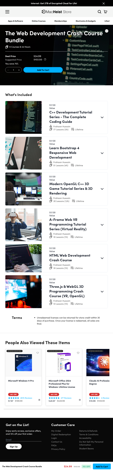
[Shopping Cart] (105, 11)
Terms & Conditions (88, 434)
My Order (56, 430)
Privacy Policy (58, 448)
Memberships (60, 20)
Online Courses (39, 20)
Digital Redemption (61, 434)
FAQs (54, 445)
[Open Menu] (8, 11)
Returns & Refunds (88, 430)
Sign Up (14, 446)
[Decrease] (8, 70)
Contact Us (56, 441)
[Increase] (19, 70)
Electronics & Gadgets (86, 20)
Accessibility (85, 437)
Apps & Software (15, 20)
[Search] (99, 11)
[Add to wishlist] (106, 31)
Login (54, 437)
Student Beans (86, 448)
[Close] (103, 3)
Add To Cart (43, 69)
